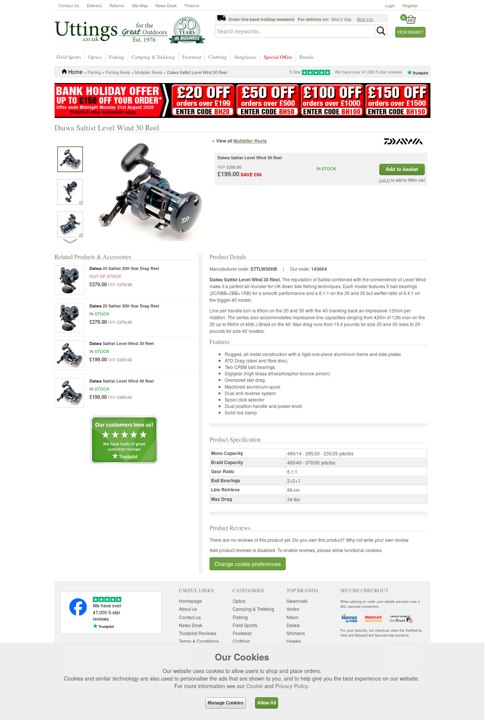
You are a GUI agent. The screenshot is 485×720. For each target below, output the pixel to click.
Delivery (94, 5)
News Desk (166, 5)
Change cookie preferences (247, 564)
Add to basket (402, 169)
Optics (95, 56)
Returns (117, 5)
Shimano (295, 633)
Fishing (116, 56)
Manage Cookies (226, 703)
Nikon (292, 617)
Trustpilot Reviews (197, 633)
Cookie (254, 686)
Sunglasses (245, 56)
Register (410, 5)
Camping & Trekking (153, 56)
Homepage (190, 601)
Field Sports (68, 56)
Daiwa (293, 625)
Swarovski (297, 601)
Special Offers (278, 56)
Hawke (293, 641)
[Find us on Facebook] (78, 613)
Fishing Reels (117, 72)
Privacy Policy (291, 686)
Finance (192, 5)
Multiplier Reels (149, 72)
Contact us (190, 617)
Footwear (191, 56)
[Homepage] (130, 29)
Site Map (140, 5)
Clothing (217, 56)
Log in (384, 180)
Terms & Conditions (199, 641)
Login (390, 5)
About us (188, 608)
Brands (306, 56)
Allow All (266, 703)
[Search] (381, 31)
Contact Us (68, 5)
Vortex (292, 608)
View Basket (410, 32)
